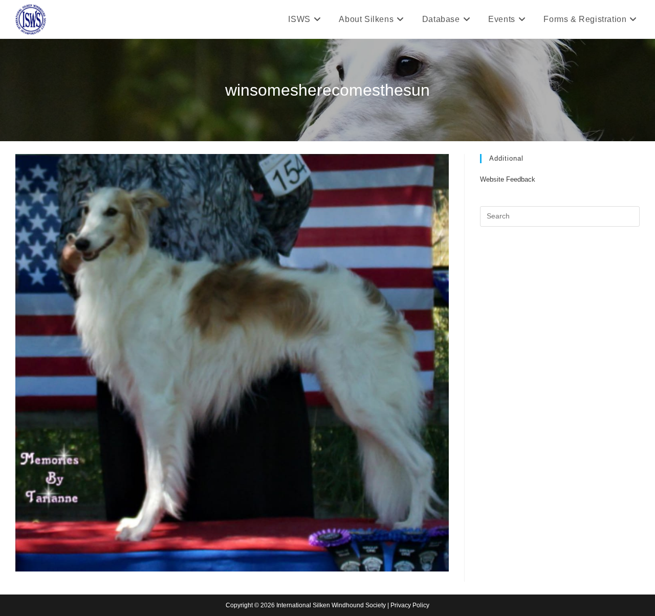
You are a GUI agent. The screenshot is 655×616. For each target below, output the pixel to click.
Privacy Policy (409, 605)
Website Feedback (507, 179)
